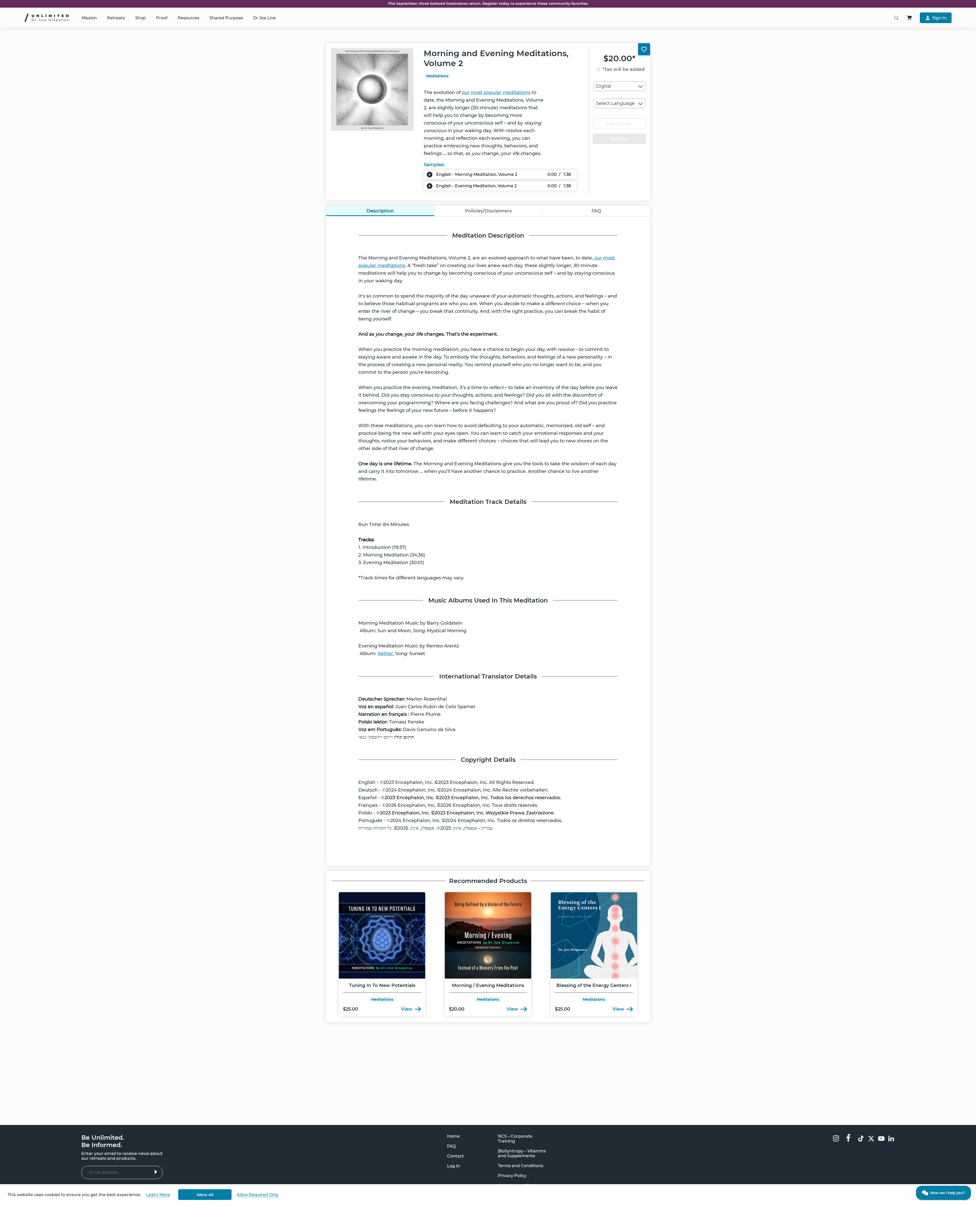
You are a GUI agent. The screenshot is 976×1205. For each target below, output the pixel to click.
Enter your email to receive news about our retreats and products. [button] (122, 1156)
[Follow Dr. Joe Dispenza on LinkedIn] (891, 1139)
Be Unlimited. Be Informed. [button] (102, 1141)
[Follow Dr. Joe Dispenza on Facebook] (848, 1137)
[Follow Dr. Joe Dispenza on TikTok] (861, 1139)
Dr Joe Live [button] (264, 18)
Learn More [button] (158, 1194)
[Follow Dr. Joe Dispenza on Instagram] (836, 1139)
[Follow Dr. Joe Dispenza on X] (871, 1139)
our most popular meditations (496, 92)
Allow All (204, 1194)
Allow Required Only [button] (258, 1194)
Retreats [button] (116, 18)
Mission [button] (89, 18)
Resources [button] (188, 18)
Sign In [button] (939, 18)
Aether (385, 653)
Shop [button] (140, 18)
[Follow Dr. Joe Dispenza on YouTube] (881, 1139)
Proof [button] (161, 18)
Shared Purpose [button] (226, 18)
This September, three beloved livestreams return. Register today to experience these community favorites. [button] (488, 4)
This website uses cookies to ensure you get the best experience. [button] (74, 1194)
